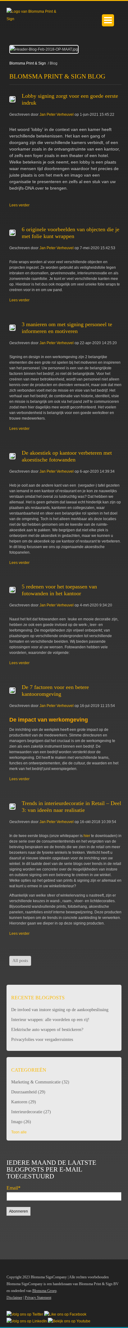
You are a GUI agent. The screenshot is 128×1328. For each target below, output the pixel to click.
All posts (20, 960)
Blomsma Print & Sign (27, 63)
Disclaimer (14, 1297)
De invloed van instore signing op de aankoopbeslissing (59, 1009)
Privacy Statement (38, 1297)
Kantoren (23, 1102)
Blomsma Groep (44, 1291)
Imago (21, 1121)
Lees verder (19, 205)
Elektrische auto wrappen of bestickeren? (47, 1029)
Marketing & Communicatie (40, 1082)
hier (86, 836)
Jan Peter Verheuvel (56, 114)
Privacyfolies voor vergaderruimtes (42, 1039)
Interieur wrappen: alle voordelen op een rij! (50, 1019)
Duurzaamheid (28, 1092)
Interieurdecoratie (31, 1112)
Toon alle (19, 1132)
